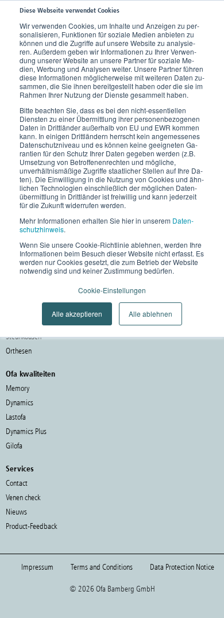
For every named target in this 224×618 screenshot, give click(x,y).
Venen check (23, 497)
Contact (17, 483)
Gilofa (14, 446)
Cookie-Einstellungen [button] (112, 290)
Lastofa (16, 417)
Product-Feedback (31, 526)
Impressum (37, 567)
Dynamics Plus (26, 431)
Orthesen (19, 351)
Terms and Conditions (102, 567)
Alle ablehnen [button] (150, 313)
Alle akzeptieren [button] (77, 313)
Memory (17, 388)
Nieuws (16, 512)
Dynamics (19, 403)
